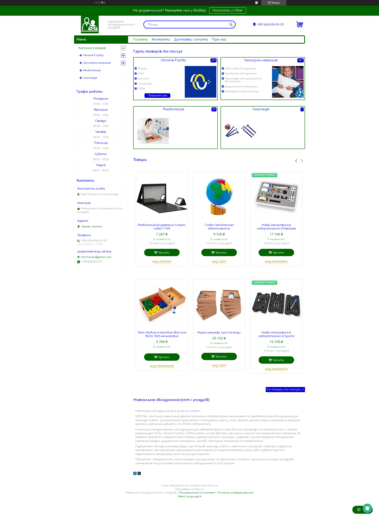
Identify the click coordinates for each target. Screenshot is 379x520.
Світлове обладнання (240, 68)
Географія (145, 83)
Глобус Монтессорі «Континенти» (219, 227)
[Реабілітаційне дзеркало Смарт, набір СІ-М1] (162, 196)
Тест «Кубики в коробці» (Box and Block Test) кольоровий (162, 334)
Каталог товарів (92, 48)
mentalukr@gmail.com (96, 257)
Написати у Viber (227, 10)
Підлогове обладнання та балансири (243, 80)
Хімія (141, 73)
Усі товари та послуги (283, 389)
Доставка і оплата (191, 39)
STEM (141, 88)
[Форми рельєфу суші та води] (219, 304)
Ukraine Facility (173, 60)
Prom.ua (213, 485)
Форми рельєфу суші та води (219, 332)
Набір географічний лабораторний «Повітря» (276, 227)
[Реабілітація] (153, 131)
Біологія (143, 78)
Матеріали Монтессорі (242, 91)
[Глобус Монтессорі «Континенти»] (219, 196)
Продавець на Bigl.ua (189, 489)
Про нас (219, 39)
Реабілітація (173, 109)
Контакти (161, 39)
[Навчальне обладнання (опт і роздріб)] (90, 24)
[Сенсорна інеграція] (288, 82)
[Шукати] (231, 24)
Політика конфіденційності (236, 492)
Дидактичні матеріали (241, 86)
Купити (164, 252)
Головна (140, 39)
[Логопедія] (240, 131)
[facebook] (135, 474)
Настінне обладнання (240, 73)
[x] (139, 474)
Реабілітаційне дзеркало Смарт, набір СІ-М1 (162, 227)
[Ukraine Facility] (200, 82)
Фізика (142, 68)
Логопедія (260, 109)
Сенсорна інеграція (261, 60)
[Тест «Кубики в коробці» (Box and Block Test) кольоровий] (162, 304)
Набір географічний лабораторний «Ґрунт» (276, 334)
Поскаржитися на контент (197, 492)
